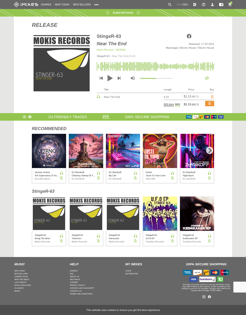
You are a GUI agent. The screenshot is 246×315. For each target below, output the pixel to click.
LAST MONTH (20, 282)
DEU (185, 4)
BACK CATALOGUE (22, 285)
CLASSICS (19, 288)
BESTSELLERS (82, 4)
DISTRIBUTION (131, 274)
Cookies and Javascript (82, 288)
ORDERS (74, 271)
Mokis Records (105, 49)
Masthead (75, 279)
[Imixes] (26, 4)
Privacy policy (77, 285)
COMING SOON (21, 277)
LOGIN (128, 271)
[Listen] (98, 97)
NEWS (17, 291)
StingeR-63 (109, 36)
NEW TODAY (62, 4)
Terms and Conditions (81, 294)
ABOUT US (74, 277)
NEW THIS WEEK (21, 279)
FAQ (71, 274)
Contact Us (75, 291)
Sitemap (74, 282)
